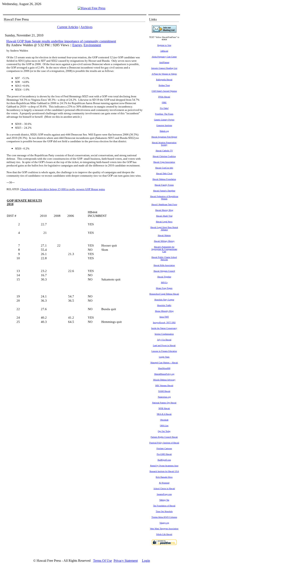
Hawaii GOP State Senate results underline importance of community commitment (61, 41)
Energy (77, 45)
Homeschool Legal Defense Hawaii (164, 294)
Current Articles (67, 27)
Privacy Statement (126, 560)
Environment (92, 45)
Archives (86, 27)
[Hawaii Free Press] (91, 8)
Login (146, 560)
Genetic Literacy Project (164, 119)
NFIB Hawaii (164, 408)
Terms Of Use (102, 560)
